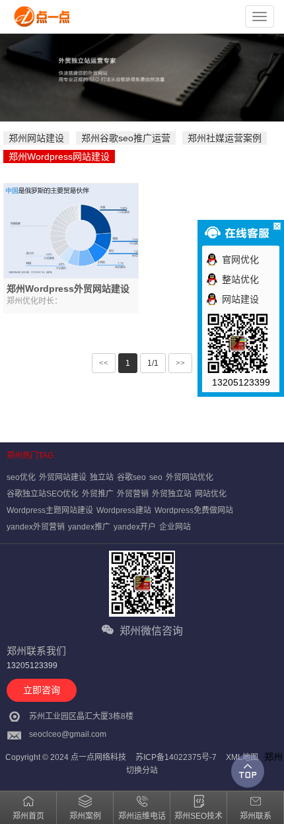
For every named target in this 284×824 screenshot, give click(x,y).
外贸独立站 (172, 493)
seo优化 (21, 477)
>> (180, 363)
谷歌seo (131, 477)
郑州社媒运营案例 (225, 138)
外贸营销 (133, 493)
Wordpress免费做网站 (194, 510)
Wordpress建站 (123, 510)
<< (103, 363)
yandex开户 (135, 527)
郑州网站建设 (36, 138)
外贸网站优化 (189, 477)
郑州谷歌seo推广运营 (125, 138)
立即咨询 (41, 690)
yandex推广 (89, 527)
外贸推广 (98, 493)
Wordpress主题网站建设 (50, 510)
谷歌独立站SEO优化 (43, 493)
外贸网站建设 (63, 477)
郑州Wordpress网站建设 (59, 156)
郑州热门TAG (30, 455)
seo (155, 477)
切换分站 (142, 770)
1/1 (153, 363)
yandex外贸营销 (36, 527)
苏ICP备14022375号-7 (176, 757)
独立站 (102, 477)
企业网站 (175, 527)
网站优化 (211, 493)
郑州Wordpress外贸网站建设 (68, 288)
